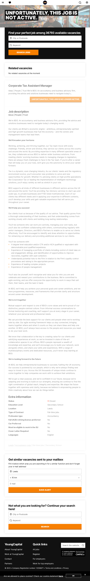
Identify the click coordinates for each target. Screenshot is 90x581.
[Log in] (87, 2)
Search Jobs (23, 52)
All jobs (36, 549)
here (61, 576)
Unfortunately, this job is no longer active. (56, 99)
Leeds (11, 445)
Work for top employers (43, 563)
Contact (8, 559)
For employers (39, 559)
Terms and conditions (53, 568)
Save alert (45, 490)
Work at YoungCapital (14, 554)
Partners (8, 563)
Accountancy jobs (23, 445)
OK (73, 576)
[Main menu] (3, 2)
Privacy (66, 568)
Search (45, 526)
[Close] (85, 576)
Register (36, 554)
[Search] (81, 2)
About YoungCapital (13, 549)
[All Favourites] (10, 2)
